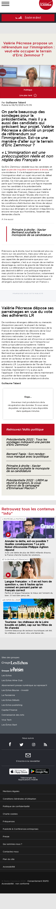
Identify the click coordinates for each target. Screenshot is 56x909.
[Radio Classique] (46, 9)
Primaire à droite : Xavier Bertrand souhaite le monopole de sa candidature (31, 232)
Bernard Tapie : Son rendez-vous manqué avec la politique (27, 455)
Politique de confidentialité (16, 806)
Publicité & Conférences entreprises (20, 829)
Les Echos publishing (12, 705)
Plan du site (8, 859)
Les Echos (7, 675)
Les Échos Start (9, 725)
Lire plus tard (26, 95)
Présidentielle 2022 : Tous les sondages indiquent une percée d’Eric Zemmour (28, 442)
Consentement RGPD (38, 881)
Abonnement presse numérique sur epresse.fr (24, 685)
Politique (28, 90)
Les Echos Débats (10, 700)
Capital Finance (9, 710)
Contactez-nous (11, 852)
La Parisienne (8, 695)
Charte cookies (10, 814)
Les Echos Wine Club (12, 680)
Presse (6, 837)
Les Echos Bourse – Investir (15, 690)
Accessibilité (9, 867)
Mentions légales (11, 791)
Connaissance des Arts (13, 715)
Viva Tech (7, 720)
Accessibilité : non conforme (15, 884)
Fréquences (9, 821)
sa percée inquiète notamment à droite (27, 170)
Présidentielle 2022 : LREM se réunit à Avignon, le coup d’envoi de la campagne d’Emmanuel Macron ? (26, 484)
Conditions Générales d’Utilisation (19, 799)
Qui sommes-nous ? (12, 844)
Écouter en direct (33, 17)
